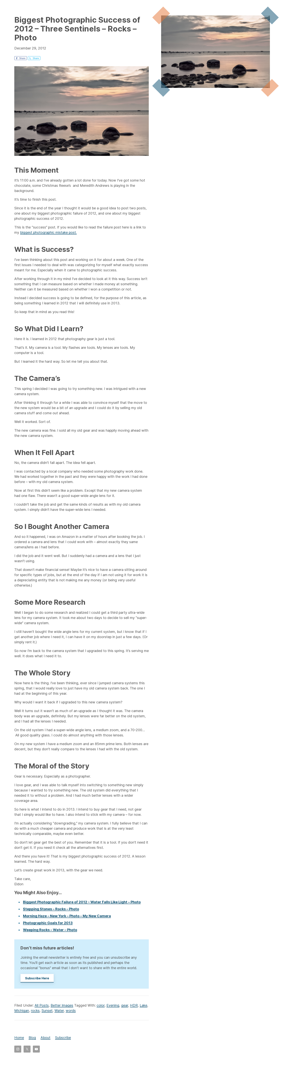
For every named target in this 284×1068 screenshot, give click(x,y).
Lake (143, 1005)
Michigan (21, 1011)
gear (124, 1005)
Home (19, 1038)
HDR (134, 1005)
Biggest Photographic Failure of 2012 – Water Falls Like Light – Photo (82, 902)
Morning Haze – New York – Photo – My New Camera (67, 916)
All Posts (42, 1005)
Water (59, 1011)
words (71, 1011)
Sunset (47, 1011)
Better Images (62, 1005)
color (101, 1005)
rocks (35, 1011)
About (45, 1038)
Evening (112, 1005)
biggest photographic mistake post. (48, 232)
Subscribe (63, 1038)
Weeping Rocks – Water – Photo (50, 930)
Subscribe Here (37, 978)
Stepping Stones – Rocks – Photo (51, 909)
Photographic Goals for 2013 (48, 923)
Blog (32, 1038)
